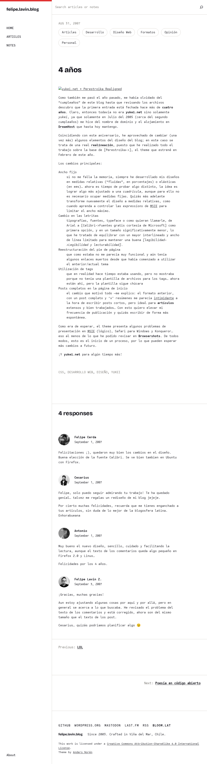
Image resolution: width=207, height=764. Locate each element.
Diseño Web (122, 32)
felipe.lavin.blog (22, 9)
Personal (69, 43)
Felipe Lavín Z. (88, 579)
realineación (102, 145)
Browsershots (149, 336)
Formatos (148, 32)
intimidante (164, 298)
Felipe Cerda (85, 437)
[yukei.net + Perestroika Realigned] (90, 89)
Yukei (115, 372)
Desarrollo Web (80, 372)
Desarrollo (95, 32)
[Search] (201, 7)
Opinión (171, 32)
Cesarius (81, 478)
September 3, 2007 (88, 584)
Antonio (80, 531)
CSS (61, 372)
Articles (69, 32)
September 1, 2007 (88, 442)
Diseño (102, 372)
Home (10, 28)
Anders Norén (82, 752)
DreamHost (66, 127)
